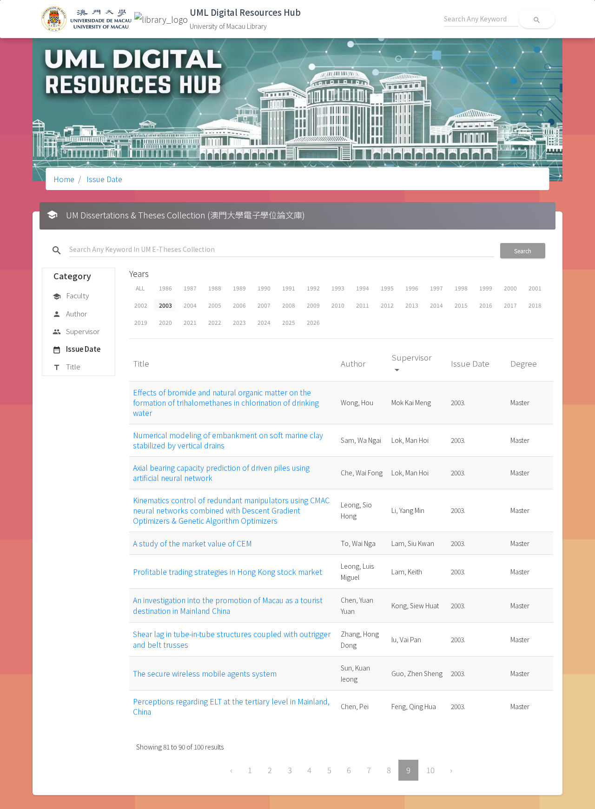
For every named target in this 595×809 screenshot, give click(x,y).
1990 (264, 288)
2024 (264, 322)
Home (63, 178)
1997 (436, 288)
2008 (288, 305)
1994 (362, 288)
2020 (165, 322)
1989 (239, 288)
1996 (411, 288)
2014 (436, 305)
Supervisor (76, 331)
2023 (239, 322)
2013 (411, 305)
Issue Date (103, 178)
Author (70, 313)
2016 (485, 305)
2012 (387, 305)
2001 (535, 288)
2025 (288, 322)
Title (66, 366)
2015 (461, 305)
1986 (165, 288)
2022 (214, 322)
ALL (140, 288)
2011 (362, 305)
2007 (264, 305)
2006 (239, 305)
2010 (337, 305)
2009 (313, 305)
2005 (214, 305)
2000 (510, 288)
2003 (165, 305)
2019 (140, 322)
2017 (510, 305)
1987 (190, 288)
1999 (485, 288)
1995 (387, 288)
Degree (524, 363)
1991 (288, 288)
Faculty (71, 295)
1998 (461, 288)
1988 (214, 288)
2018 (535, 305)
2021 (190, 322)
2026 (313, 322)
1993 (337, 288)
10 (430, 770)
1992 (313, 288)
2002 (140, 305)
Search (522, 251)
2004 (190, 305)
